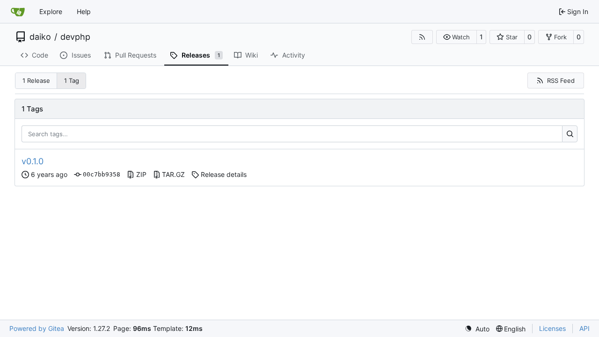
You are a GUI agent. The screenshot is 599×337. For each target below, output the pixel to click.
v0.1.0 (33, 161)
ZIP (141, 174)
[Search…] (569, 133)
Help (84, 11)
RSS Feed (561, 80)
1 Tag (71, 80)
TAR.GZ (173, 174)
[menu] (477, 329)
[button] (456, 37)
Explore (50, 11)
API (584, 328)
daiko (40, 37)
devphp (75, 37)
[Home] (18, 11)
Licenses (552, 328)
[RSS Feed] (422, 37)
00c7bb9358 (101, 174)
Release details (224, 174)
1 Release (36, 80)
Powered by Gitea (36, 328)
